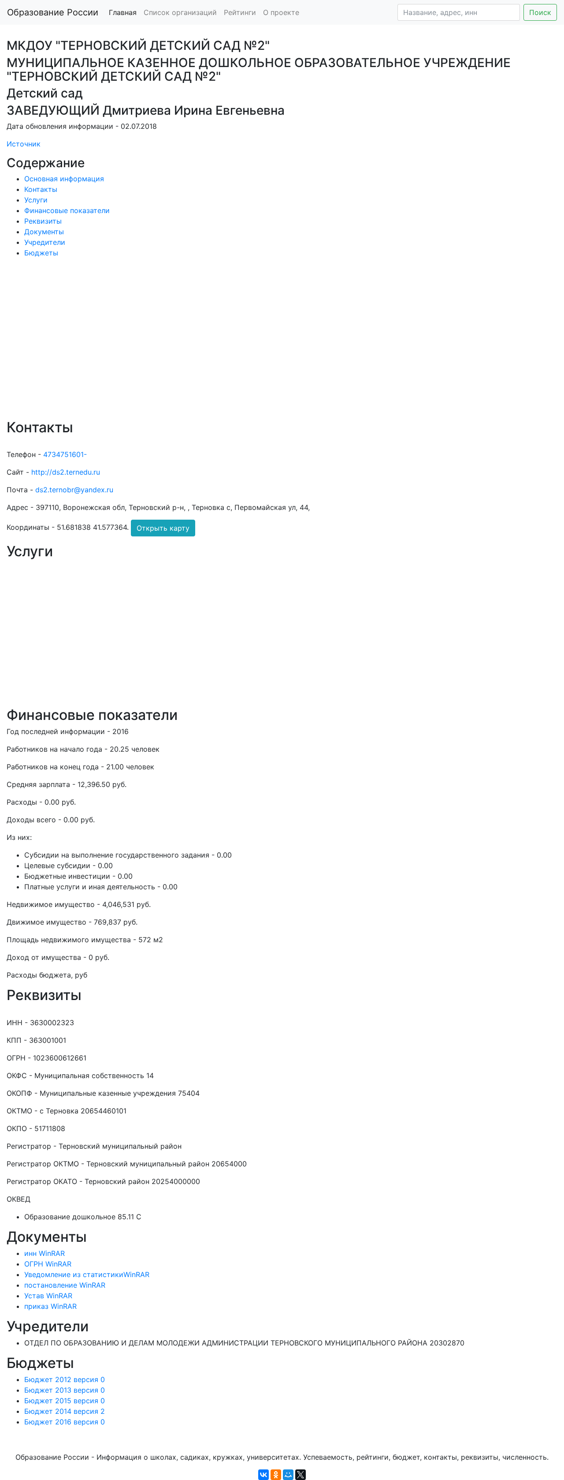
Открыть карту (163, 528)
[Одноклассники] (276, 1474)
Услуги (36, 199)
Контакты (40, 189)
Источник (24, 143)
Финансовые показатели (67, 210)
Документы (44, 231)
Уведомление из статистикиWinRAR (86, 1274)
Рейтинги (240, 12)
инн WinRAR (44, 1253)
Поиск (540, 12)
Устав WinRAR (48, 1295)
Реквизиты (43, 221)
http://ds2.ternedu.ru (65, 472)
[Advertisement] (271, 344)
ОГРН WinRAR (47, 1263)
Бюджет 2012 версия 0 (64, 1379)
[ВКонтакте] (263, 1474)
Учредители (44, 242)
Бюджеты (41, 252)
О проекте (281, 12)
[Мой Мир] (288, 1474)
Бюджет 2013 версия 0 (64, 1390)
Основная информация (64, 178)
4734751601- (65, 454)
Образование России (52, 12)
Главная (123, 12)
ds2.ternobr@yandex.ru (74, 489)
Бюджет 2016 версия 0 (64, 1421)
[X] (300, 1474)
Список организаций (180, 12)
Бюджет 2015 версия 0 (64, 1400)
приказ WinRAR (50, 1306)
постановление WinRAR (64, 1285)
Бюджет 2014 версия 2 (64, 1411)
